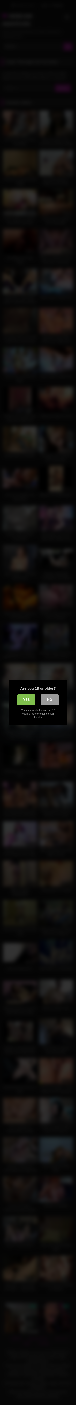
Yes (26, 699)
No (49, 699)
